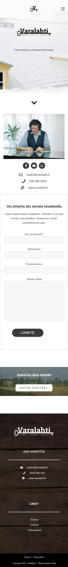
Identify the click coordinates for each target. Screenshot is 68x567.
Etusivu (27, 557)
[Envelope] (34, 165)
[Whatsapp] (42, 165)
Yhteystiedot (38, 557)
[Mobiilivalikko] (63, 8)
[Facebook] (26, 165)
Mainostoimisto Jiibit (47, 563)
